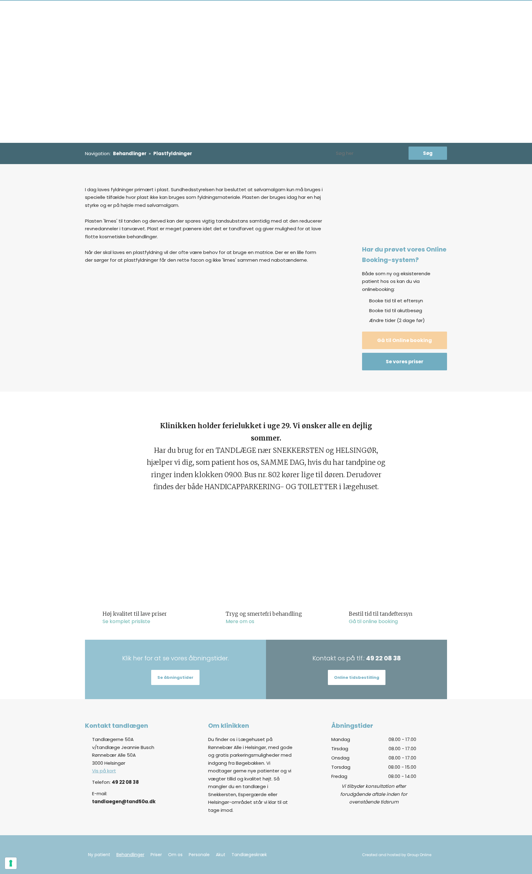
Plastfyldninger (172, 153)
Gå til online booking (373, 621)
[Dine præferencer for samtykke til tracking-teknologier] (11, 863)
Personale (300, 13)
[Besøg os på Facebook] (435, 751)
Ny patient (201, 13)
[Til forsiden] (127, 12)
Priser (258, 13)
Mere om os (240, 621)
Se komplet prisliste (126, 621)
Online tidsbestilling (356, 677)
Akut (321, 13)
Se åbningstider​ (175, 677)
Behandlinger (233, 13)
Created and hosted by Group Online (396, 854)
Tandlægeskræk (350, 13)
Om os (276, 13)
